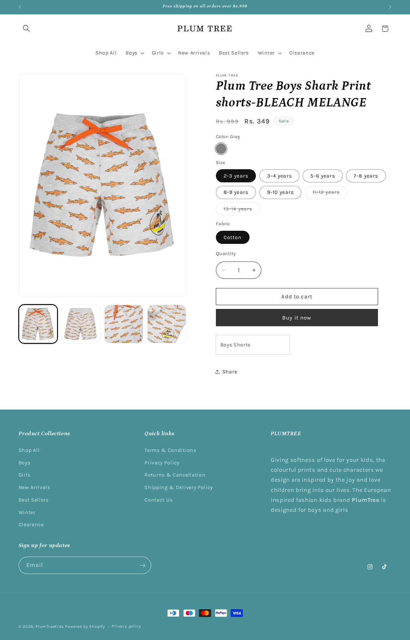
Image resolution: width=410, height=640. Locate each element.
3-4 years (279, 176)
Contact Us (158, 500)
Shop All (29, 450)
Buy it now (297, 317)
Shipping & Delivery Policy (178, 487)
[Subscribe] (143, 565)
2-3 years (236, 176)
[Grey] (221, 149)
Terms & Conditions (170, 450)
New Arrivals (34, 487)
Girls (24, 475)
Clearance (31, 524)
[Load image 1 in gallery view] (38, 324)
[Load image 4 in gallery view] (166, 324)
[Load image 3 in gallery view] (123, 324)
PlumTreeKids (50, 626)
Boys (24, 463)
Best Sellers (34, 500)
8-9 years (236, 192)
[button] (27, 29)
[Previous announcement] (20, 7)
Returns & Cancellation (174, 475)
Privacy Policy (161, 463)
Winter (27, 512)
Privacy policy (126, 626)
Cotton (233, 237)
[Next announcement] (390, 7)
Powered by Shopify (85, 626)
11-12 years (330, 194)
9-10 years (280, 192)
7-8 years (366, 176)
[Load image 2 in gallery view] (80, 324)
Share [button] (229, 372)
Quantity (226, 253)
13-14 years (242, 210)
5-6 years (322, 176)
